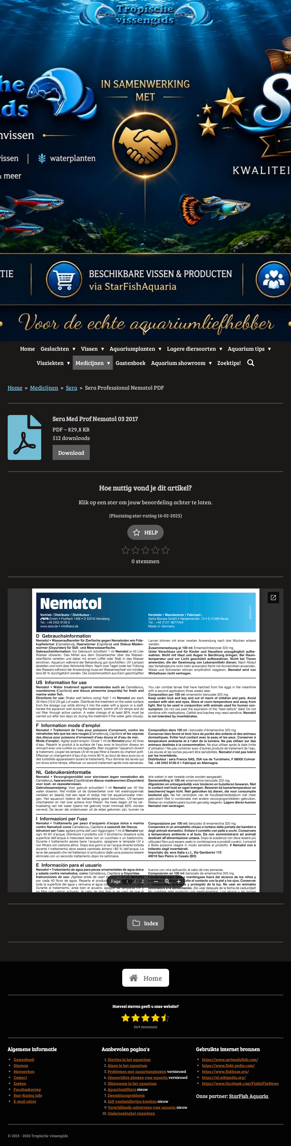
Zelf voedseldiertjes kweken (132, 1101)
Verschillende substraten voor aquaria (142, 1107)
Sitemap (21, 1065)
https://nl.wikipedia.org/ (224, 1077)
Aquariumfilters (122, 1089)
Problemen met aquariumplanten (137, 1071)
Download (71, 453)
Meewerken (24, 1071)
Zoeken (20, 1083)
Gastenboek (24, 1059)
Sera (71, 387)
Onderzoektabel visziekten (131, 1113)
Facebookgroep (27, 1089)
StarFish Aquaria (249, 1096)
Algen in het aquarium (127, 1065)
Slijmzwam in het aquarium (132, 1083)
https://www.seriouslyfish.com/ (230, 1059)
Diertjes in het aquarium (129, 1059)
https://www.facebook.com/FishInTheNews (240, 1083)
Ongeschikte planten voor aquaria (138, 1077)
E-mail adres (25, 1101)
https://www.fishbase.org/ (225, 1071)
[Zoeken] (250, 362)
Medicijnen (44, 387)
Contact (20, 1077)
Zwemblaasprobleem (126, 1095)
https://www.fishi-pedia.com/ (228, 1065)
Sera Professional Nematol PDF (124, 387)
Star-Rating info (28, 1095)
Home (15, 387)
